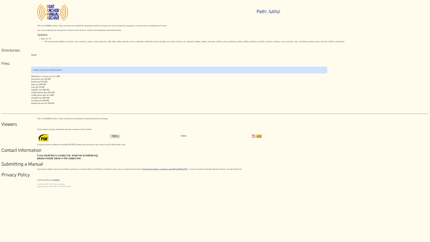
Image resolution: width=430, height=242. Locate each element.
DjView (183, 136)
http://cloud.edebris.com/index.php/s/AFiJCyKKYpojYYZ (165, 169)
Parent (34, 55)
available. (56, 180)
